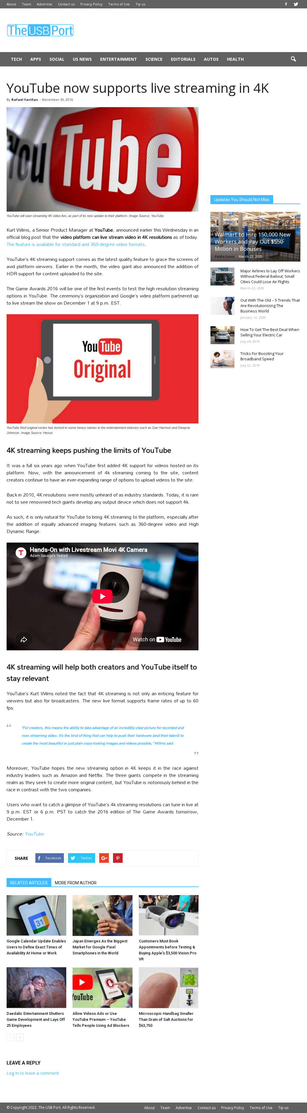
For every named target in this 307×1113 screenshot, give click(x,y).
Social (56, 59)
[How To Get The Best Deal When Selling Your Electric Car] (222, 335)
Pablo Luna (224, 256)
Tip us (140, 4)
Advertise (44, 4)
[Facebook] (286, 4)
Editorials (183, 59)
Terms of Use (119, 4)
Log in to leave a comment (33, 1073)
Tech (16, 59)
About (11, 4)
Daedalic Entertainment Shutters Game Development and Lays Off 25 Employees (36, 1019)
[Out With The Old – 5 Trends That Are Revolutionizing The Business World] (222, 306)
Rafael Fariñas (24, 99)
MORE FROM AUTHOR (76, 882)
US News (82, 59)
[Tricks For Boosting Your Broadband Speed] (222, 359)
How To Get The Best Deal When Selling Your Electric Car (269, 332)
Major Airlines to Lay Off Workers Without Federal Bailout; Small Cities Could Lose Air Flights (270, 276)
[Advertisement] (191, 30)
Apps (35, 59)
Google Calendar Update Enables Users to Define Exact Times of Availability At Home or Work (36, 947)
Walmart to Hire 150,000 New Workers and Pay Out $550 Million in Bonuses (253, 241)
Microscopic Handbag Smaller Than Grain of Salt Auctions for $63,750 (166, 1019)
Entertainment (118, 59)
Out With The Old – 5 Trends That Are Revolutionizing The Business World (270, 305)
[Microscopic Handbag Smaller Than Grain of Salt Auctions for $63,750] (168, 987)
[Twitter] (295, 4)
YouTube (34, 834)
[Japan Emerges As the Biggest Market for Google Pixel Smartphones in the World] (102, 915)
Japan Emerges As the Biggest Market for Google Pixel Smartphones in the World (100, 947)
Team (26, 4)
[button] (293, 59)
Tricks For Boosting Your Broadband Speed (262, 356)
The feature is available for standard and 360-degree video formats (76, 244)
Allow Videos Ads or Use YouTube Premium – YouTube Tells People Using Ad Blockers (101, 1019)
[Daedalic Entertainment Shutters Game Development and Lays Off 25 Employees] (36, 987)
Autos (211, 59)
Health (235, 59)
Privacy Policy (91, 4)
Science (153, 59)
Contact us (66, 4)
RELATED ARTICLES (29, 882)
